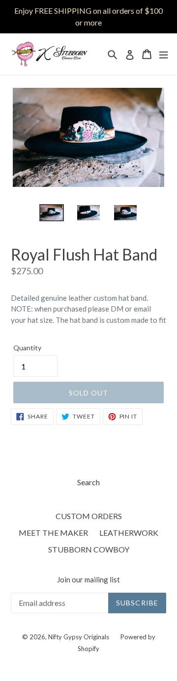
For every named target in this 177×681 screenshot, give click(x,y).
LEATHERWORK (128, 532)
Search (88, 482)
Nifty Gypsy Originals (79, 637)
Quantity (27, 347)
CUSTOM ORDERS (89, 516)
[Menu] (163, 54)
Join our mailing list (88, 579)
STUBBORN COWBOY (88, 549)
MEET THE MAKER (53, 532)
